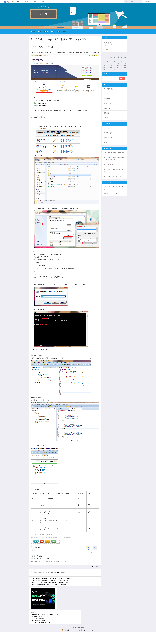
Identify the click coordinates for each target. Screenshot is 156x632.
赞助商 (36, 2)
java (36, 534)
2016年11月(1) (108, 133)
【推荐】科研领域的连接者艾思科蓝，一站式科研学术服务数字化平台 (48, 584)
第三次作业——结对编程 (43, 558)
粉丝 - (37, 547)
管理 (64, 31)
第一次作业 (39, 556)
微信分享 (54, 541)
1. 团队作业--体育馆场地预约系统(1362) (114, 153)
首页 (39, 31)
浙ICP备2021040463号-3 (87, 630)
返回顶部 (98, 567)
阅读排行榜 (107, 148)
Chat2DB (42, 2)
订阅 (58, 31)
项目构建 (107, 113)
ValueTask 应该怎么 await (38, 620)
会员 (13, 2)
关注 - (40, 547)
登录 (52, 572)
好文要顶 (36, 541)
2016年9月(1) (107, 142)
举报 (65, 561)
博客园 (33, 31)
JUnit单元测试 (49, 534)
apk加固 (107, 108)
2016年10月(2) (108, 137)
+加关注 (32, 550)
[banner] (6, 2)
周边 (17, 2)
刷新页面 (93, 567)
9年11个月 (110, 44)
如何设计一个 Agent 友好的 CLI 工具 (41, 622)
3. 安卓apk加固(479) (109, 164)
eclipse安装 (41, 534)
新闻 (22, 2)
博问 (26, 2)
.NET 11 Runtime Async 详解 (39, 618)
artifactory (107, 103)
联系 (52, 31)
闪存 (31, 2)
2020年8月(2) (107, 128)
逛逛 (58, 572)
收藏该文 (47, 541)
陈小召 (43, 14)
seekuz (37, 546)
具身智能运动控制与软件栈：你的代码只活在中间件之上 (46, 614)
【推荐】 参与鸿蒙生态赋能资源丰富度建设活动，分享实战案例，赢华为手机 (50, 580)
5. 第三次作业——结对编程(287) (112, 176)
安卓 (106, 117)
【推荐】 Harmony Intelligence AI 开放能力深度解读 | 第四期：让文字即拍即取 (51, 578)
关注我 (41, 541)
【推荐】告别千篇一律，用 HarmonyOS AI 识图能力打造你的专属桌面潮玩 (50, 582)
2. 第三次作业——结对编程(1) (111, 194)
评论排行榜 (107, 182)
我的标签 (107, 85)
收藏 (62, 561)
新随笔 (46, 31)
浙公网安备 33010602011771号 (72, 630)
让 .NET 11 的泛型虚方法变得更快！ (41, 616)
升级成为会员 (91, 552)
